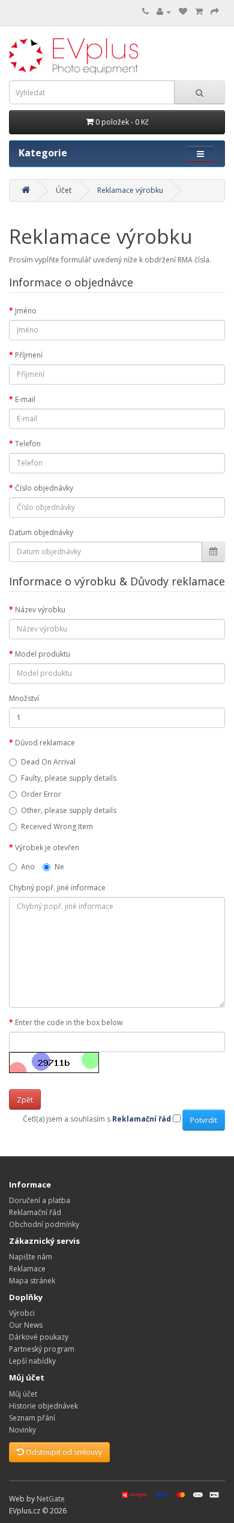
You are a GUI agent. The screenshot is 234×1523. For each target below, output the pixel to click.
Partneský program (41, 1349)
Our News (26, 1325)
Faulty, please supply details (68, 778)
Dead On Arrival (48, 762)
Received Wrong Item (57, 826)
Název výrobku (40, 610)
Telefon (28, 444)
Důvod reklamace (45, 743)
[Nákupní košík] (199, 12)
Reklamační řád (35, 1212)
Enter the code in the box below (68, 1022)
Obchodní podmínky (44, 1224)
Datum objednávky (41, 532)
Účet (63, 190)
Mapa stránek (32, 1281)
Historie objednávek (43, 1406)
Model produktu (42, 654)
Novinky (22, 1430)
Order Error (41, 794)
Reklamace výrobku (130, 190)
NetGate (51, 1499)
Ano (28, 867)
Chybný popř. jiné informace (57, 888)
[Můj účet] (164, 12)
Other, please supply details (68, 810)
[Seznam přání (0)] (183, 12)
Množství (24, 698)
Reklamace (27, 1269)
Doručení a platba (39, 1200)
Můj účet (23, 1394)
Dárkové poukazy (38, 1337)
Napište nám (30, 1257)
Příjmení (29, 355)
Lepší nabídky (32, 1361)
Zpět (25, 1100)
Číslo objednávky (44, 488)
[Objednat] (215, 12)
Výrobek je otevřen (47, 847)
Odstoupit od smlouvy (63, 1452)
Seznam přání (32, 1418)
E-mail (25, 399)
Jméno (26, 311)
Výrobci (22, 1313)
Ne (59, 867)
